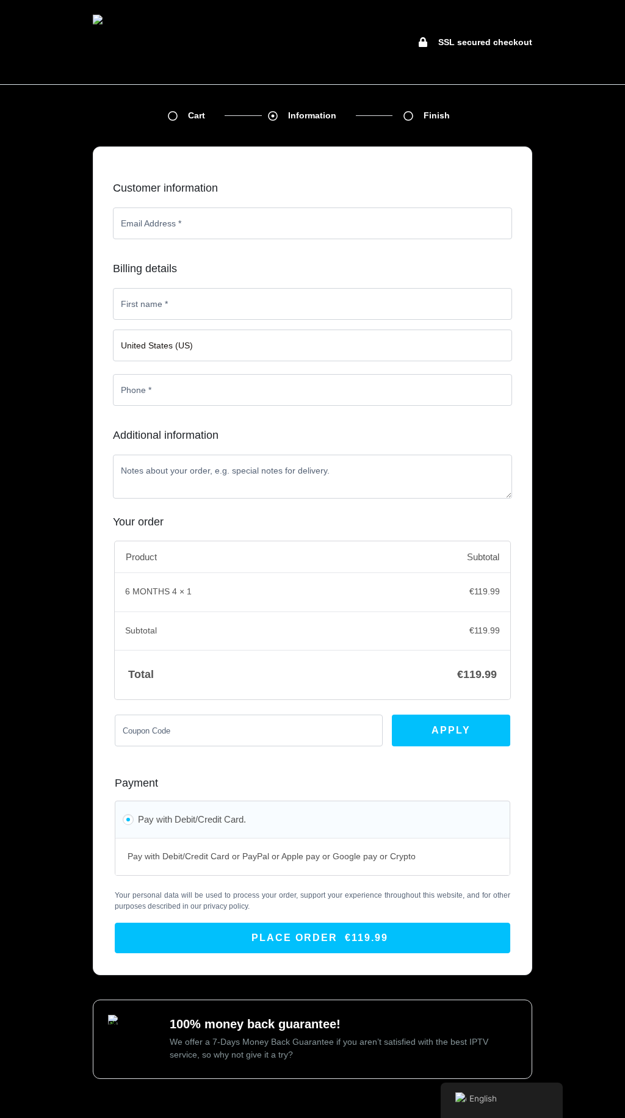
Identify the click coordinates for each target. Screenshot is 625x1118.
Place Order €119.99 (319, 937)
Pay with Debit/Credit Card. (192, 819)
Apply (451, 730)
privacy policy (225, 906)
